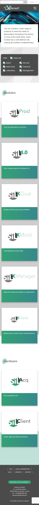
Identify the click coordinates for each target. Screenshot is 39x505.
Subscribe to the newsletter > (19, 482)
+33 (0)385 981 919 (21, 493)
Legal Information (22, 469)
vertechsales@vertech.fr (19, 495)
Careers (18, 472)
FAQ (10, 469)
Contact (28, 472)
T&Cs (9, 472)
